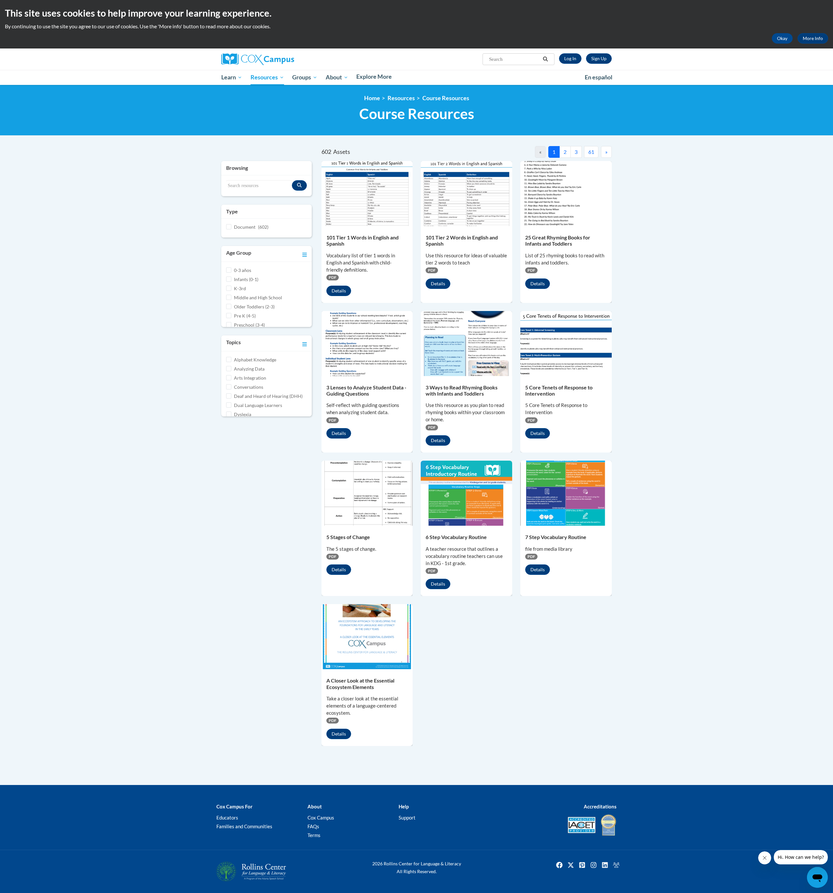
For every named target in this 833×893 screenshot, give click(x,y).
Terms (314, 835)
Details (339, 290)
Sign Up (599, 58)
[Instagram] (593, 865)
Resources (401, 98)
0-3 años (242, 270)
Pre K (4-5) (245, 315)
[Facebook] (559, 865)
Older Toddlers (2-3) (254, 306)
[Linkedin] (605, 865)
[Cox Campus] (283, 59)
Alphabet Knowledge (255, 359)
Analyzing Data (249, 369)
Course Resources (445, 98)
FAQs (313, 826)
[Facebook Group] (616, 865)
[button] (545, 59)
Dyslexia (242, 414)
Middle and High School (258, 297)
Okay (782, 38)
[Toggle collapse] (304, 253)
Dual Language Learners (258, 405)
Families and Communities (244, 826)
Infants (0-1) (246, 279)
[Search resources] (299, 185)
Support (407, 817)
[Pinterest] (582, 865)
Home (372, 98)
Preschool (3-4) (249, 325)
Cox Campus (320, 817)
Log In (570, 58)
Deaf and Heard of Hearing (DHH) (268, 396)
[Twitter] (571, 865)
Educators (227, 817)
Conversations (248, 387)
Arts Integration (250, 378)
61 (591, 152)
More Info (813, 38)
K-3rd (240, 288)
